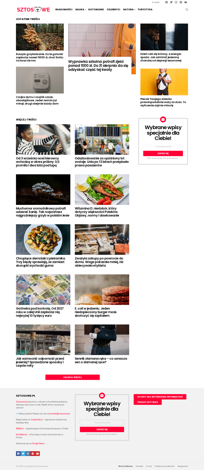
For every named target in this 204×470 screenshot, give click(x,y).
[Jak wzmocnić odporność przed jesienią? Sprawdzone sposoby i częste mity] (43, 339)
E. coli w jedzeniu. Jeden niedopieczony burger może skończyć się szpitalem (96, 312)
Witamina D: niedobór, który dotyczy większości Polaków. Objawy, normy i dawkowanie (97, 212)
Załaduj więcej (72, 377)
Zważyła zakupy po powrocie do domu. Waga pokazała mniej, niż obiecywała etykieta (99, 262)
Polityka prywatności (165, 466)
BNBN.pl (19, 428)
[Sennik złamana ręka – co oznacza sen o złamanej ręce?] (102, 339)
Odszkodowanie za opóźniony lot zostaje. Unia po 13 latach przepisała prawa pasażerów (102, 161)
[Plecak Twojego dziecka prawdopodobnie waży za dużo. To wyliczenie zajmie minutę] (164, 82)
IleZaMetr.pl (21, 434)
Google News (38, 443)
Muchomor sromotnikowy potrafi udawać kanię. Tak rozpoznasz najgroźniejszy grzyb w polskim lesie (42, 212)
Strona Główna (125, 466)
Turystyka (145, 9)
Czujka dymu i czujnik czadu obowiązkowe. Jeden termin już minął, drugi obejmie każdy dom (37, 100)
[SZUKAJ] (187, 9)
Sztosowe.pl (22, 402)
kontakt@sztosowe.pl (60, 413)
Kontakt (155, 2)
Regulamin (183, 466)
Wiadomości (63, 9)
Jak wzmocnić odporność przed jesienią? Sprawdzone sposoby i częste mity (40, 362)
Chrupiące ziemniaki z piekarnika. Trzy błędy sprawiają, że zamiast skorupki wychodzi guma (41, 262)
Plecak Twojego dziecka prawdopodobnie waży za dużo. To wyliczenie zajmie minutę (163, 102)
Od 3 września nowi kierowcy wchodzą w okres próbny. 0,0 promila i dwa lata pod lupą (37, 161)
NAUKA (79, 9)
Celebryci (113, 9)
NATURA (128, 9)
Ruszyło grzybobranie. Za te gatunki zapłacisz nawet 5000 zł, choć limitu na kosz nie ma (39, 57)
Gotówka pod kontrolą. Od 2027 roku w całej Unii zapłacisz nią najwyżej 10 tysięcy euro (40, 312)
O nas (149, 466)
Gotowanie (96, 9)
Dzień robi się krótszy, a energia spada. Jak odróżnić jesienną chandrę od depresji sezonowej (160, 57)
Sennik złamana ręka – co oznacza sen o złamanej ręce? (101, 360)
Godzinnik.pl (36, 419)
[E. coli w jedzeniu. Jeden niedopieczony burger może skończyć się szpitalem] (102, 289)
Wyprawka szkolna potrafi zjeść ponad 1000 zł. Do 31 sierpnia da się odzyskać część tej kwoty (98, 65)
